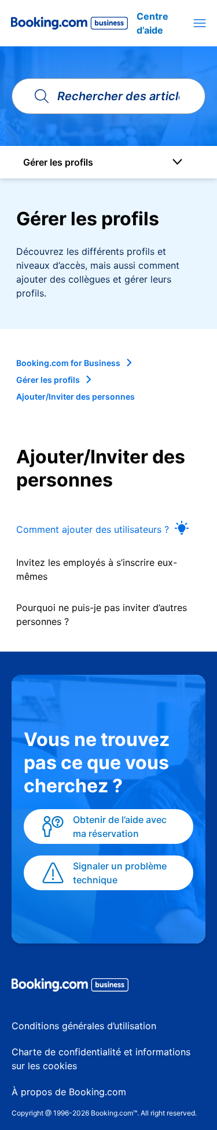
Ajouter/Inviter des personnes (75, 396)
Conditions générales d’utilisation (84, 1026)
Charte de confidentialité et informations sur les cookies (101, 1059)
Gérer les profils (48, 380)
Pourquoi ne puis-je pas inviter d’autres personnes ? (101, 614)
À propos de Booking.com (69, 1092)
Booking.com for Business (68, 363)
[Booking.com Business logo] (108, 987)
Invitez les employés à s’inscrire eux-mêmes (96, 569)
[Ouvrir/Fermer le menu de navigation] (199, 23)
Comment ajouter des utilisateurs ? (92, 529)
